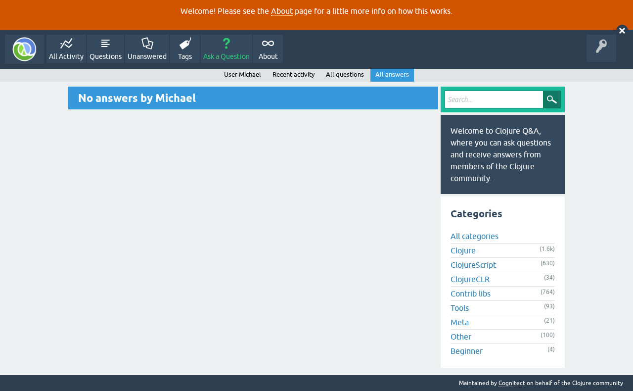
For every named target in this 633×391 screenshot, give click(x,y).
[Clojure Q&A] (24, 49)
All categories (474, 236)
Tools (460, 307)
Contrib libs (471, 293)
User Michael (242, 74)
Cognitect (511, 383)
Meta (460, 322)
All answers (392, 74)
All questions (345, 74)
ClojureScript (473, 264)
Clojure (463, 250)
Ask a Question (226, 56)
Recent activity (293, 74)
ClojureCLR (470, 279)
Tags (185, 56)
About (282, 10)
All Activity (66, 56)
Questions (106, 56)
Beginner (467, 350)
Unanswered (147, 56)
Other (461, 336)
